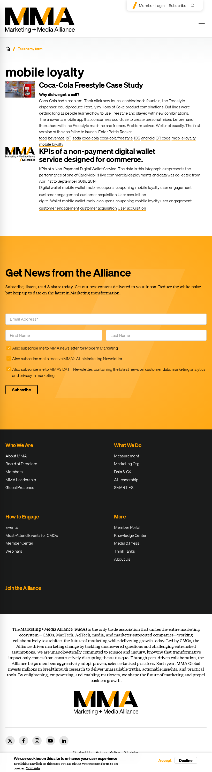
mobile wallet (73, 187)
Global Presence (19, 487)
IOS (137, 138)
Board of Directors (21, 463)
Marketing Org (126, 463)
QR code (163, 138)
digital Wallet (50, 200)
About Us (122, 559)
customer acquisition (98, 194)
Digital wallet (50, 187)
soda (76, 138)
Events (11, 527)
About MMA (16, 455)
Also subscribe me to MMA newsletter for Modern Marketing (65, 348)
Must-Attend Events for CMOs (31, 535)
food (43, 138)
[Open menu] (201, 25)
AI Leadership (126, 479)
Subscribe (177, 5)
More (120, 517)
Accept (165, 760)
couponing (125, 187)
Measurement (126, 455)
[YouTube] (50, 740)
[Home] (7, 49)
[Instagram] (37, 740)
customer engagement (59, 194)
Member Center (19, 543)
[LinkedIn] (64, 740)
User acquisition (132, 194)
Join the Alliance (23, 588)
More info (33, 768)
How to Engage (22, 517)
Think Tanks (124, 551)
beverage (56, 138)
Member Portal (127, 527)
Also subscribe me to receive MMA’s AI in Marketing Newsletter (67, 358)
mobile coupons (100, 187)
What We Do (127, 445)
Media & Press (126, 543)
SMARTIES (123, 487)
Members (14, 471)
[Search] (194, 5)
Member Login (152, 5)
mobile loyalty (183, 138)
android (148, 138)
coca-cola (90, 138)
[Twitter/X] (10, 740)
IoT (68, 138)
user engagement (175, 187)
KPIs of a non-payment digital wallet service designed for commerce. (97, 155)
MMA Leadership (20, 479)
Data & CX (122, 471)
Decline (186, 760)
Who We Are (19, 445)
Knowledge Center (130, 535)
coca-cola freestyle (116, 138)
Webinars (13, 551)
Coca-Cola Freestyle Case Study (91, 85)
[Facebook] (23, 740)
